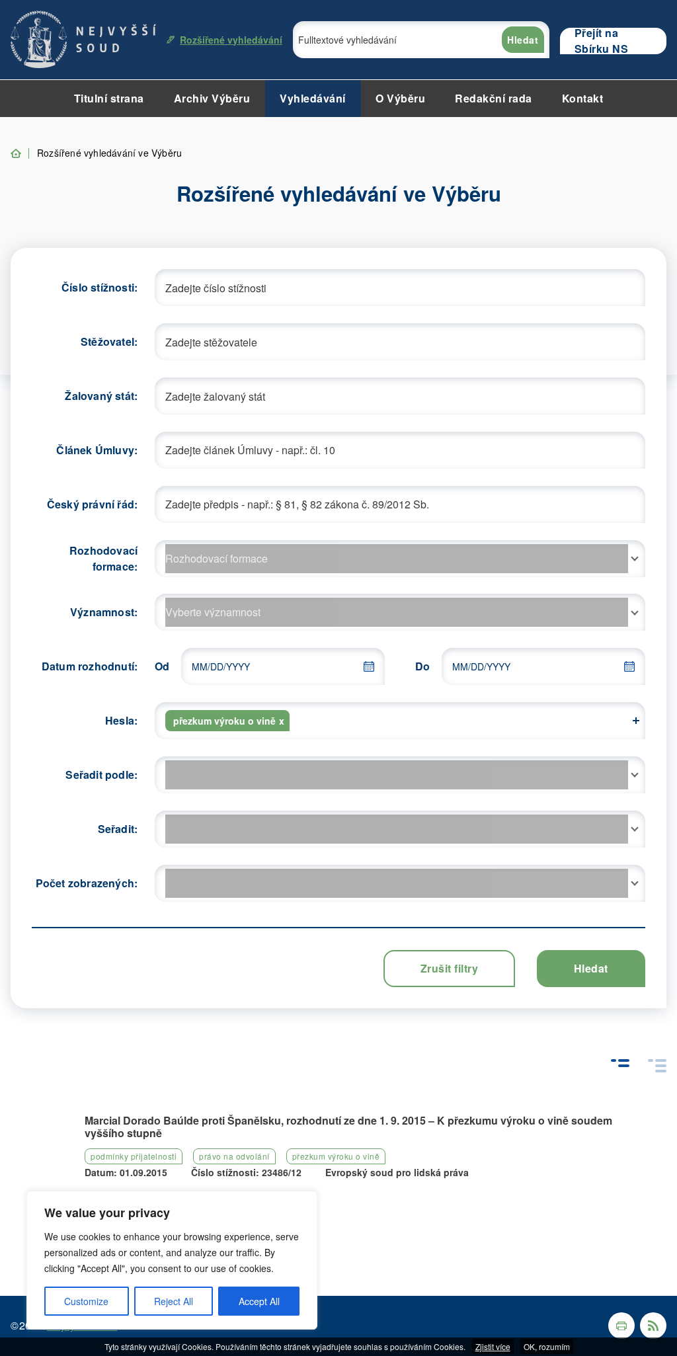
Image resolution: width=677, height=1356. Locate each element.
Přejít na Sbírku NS (602, 41)
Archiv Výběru (212, 98)
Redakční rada (493, 98)
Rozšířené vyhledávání (231, 39)
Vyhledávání (313, 98)
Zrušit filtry (449, 968)
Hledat (522, 39)
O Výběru (400, 98)
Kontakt (583, 98)
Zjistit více (492, 1346)
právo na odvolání (234, 1156)
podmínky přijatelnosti (134, 1156)
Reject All (173, 1301)
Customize (86, 1301)
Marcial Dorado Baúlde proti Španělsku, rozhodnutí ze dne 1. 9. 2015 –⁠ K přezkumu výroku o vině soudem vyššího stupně (348, 1126)
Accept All (259, 1301)
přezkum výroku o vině (336, 1156)
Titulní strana (109, 98)
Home (16, 153)
